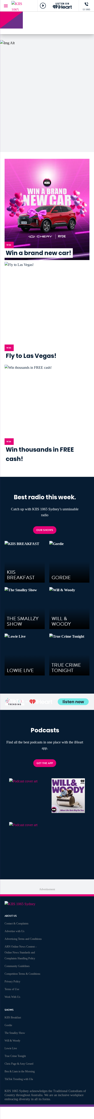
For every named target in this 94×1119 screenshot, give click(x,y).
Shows (9, 1010)
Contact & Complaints (17, 923)
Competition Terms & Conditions (22, 973)
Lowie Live (11, 1048)
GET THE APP (45, 763)
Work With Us (12, 996)
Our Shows (44, 530)
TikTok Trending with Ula (19, 1079)
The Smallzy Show (15, 1033)
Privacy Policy (12, 981)
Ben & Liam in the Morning (20, 1071)
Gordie (8, 1025)
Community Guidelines (17, 966)
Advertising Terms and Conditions (23, 939)
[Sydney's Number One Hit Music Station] (59, 20)
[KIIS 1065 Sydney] (20, 6)
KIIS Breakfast (13, 1017)
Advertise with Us (14, 931)
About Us (11, 916)
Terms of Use (12, 989)
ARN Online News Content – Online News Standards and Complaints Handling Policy (21, 952)
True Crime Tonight (15, 1056)
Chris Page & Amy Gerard (19, 1063)
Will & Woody (12, 1040)
